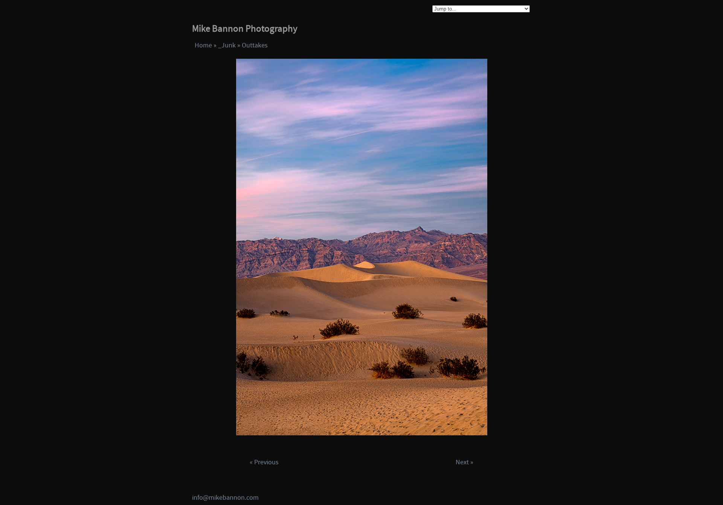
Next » (464, 462)
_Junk (227, 45)
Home (203, 45)
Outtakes (255, 45)
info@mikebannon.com (225, 497)
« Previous (264, 462)
